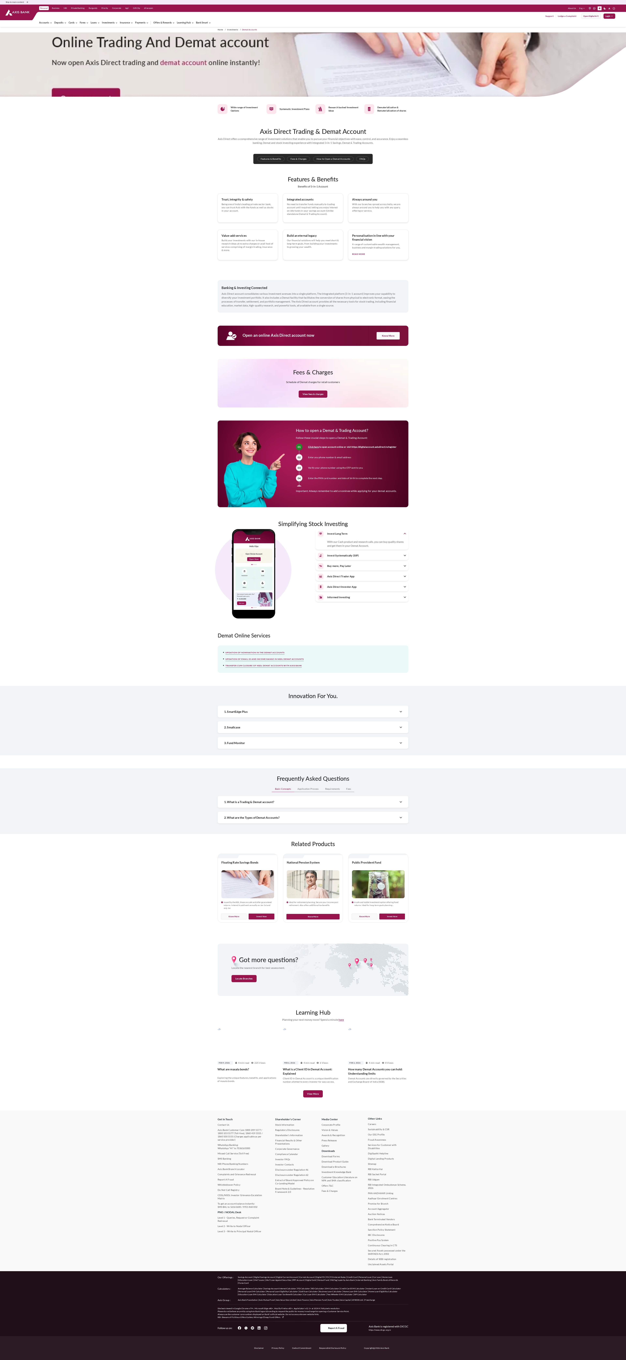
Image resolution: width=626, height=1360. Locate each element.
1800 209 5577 (253, 1130)
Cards (72, 23)
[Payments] (147, 22)
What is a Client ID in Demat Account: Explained (307, 1071)
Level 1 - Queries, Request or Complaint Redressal (238, 1219)
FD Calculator (304, 1288)
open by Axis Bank (346, 1280)
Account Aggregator (378, 1208)
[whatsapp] (594, 8)
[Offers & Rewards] (173, 22)
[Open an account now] (313, 65)
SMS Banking (224, 1158)
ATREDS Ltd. (358, 1300)
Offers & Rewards (162, 23)
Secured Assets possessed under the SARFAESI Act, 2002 (386, 1252)
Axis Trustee (333, 1300)
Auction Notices (376, 1214)
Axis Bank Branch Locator (231, 1169)
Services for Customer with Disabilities (382, 1147)
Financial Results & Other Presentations (288, 1142)
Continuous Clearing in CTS (382, 1245)
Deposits (58, 23)
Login (607, 16)
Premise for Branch (378, 1203)
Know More (388, 335)
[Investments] (116, 22)
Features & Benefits (271, 158)
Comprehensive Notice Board (383, 1224)
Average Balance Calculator (250, 1288)
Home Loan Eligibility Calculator (383, 1291)
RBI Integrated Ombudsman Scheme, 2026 (387, 1186)
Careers (372, 1124)
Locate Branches (244, 978)
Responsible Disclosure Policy (332, 1348)
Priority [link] (104, 8)
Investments (108, 23)
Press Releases (329, 1140)
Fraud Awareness (377, 1139)
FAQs (362, 158)
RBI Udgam (374, 1179)
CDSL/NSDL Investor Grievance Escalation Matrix (240, 1197)
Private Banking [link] (77, 8)
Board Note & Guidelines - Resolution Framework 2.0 (294, 1190)
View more (313, 1093)
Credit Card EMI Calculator (352, 1288)
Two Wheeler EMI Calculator (340, 1294)
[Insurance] (132, 22)
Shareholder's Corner (288, 1119)
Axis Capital (345, 1300)
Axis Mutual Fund (267, 1300)
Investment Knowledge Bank (336, 1172)
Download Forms (331, 1156)
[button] (582, 8)
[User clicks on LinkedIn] (259, 1328)
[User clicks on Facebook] (239, 1328)
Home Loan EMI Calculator (355, 1291)
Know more (234, 916)
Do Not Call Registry (228, 1190)
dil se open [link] (148, 8)
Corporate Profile (331, 1124)
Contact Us (223, 1124)
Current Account (307, 1277)
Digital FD (320, 1277)
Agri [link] (127, 8)
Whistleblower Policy (229, 1184)
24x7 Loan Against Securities (278, 1280)
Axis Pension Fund (318, 1300)
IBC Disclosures (376, 1235)
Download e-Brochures (334, 1166)
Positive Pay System (378, 1240)
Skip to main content (15, 2)
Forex (82, 23)
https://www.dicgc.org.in (380, 1330)
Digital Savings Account (264, 1277)
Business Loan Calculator (330, 1291)
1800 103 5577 (225, 1133)
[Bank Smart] (209, 22)
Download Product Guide (335, 1161)
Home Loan (387, 1277)
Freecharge (370, 1300)
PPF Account (298, 1280)
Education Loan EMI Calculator (252, 1294)
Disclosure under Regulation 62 (291, 1175)
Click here (313, 446)
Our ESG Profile (376, 1134)
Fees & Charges (298, 158)
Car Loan (377, 1277)
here (341, 1019)
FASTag (334, 1280)
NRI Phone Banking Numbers (233, 1163)
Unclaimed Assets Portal (381, 1264)
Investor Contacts (284, 1164)
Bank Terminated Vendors (381, 1219)
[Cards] (76, 22)
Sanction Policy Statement (381, 1229)
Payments (140, 23)
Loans (94, 23)
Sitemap (372, 1163)
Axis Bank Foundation (248, 1300)
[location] (590, 8)
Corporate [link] (116, 8)
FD (327, 1277)
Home (220, 29)
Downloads (328, 1150)
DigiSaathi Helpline (378, 1153)
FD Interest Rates (338, 1277)
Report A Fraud (226, 1179)
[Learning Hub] (192, 22)
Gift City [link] (136, 8)
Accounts (44, 23)
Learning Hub (184, 23)
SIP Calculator (360, 1294)
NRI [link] (65, 8)
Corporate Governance (287, 1148)
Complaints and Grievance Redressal (237, 1174)
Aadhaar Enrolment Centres (382, 1198)
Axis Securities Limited (286, 1300)
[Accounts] (51, 22)
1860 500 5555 (225, 1136)
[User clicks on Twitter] (246, 1328)
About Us (572, 8)
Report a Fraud (336, 1328)
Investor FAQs (282, 1159)
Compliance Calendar (286, 1154)
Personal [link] (44, 8)
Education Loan (245, 1280)
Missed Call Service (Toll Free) (233, 1153)
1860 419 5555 (253, 1133)
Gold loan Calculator (308, 1291)
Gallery (325, 1145)
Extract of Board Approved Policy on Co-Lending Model (294, 1182)
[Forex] (87, 22)
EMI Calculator (332, 1288)
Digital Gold (311, 1280)
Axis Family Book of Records (385, 1280)
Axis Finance (303, 1300)
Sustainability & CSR (378, 1129)
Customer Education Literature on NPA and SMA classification (340, 1179)
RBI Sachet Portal (377, 1174)
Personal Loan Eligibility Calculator (282, 1291)
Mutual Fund (323, 1280)
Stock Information (284, 1124)
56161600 (235, 1206)
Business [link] (55, 8)
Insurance (125, 23)
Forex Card (243, 1283)
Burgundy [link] (93, 8)
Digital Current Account (287, 1277)
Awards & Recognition (333, 1135)
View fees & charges (313, 394)
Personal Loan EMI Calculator (251, 1291)
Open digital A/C (591, 16)
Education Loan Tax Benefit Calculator (285, 1294)
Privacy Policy (278, 1348)
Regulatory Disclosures (287, 1130)
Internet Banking (363, 1280)
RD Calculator (317, 1288)
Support (549, 16)
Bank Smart (202, 23)
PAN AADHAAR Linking (380, 1193)
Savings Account (245, 1277)
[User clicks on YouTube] (252, 1328)
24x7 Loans (259, 1280)
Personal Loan (365, 1277)
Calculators (224, 1288)
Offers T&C (327, 1185)
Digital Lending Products (381, 1158)
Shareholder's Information (289, 1135)
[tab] (283, 789)
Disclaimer (259, 1348)
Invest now (261, 916)
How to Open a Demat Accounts (333, 158)
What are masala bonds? (233, 1069)
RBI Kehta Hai (375, 1169)
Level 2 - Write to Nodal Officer (234, 1226)
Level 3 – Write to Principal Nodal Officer (239, 1231)
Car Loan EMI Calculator (315, 1294)
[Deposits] (65, 22)
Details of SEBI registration (382, 1259)
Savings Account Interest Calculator (280, 1288)
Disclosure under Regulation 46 (291, 1169)
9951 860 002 (250, 1206)
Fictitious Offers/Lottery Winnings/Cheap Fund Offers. (256, 1317)
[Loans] (98, 22)
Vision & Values (330, 1130)
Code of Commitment (301, 1348)
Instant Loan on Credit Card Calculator (383, 1288)
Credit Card (352, 1277)
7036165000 (243, 1148)
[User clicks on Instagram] (266, 1328)
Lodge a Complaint (567, 16)
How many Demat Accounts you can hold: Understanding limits (375, 1071)
